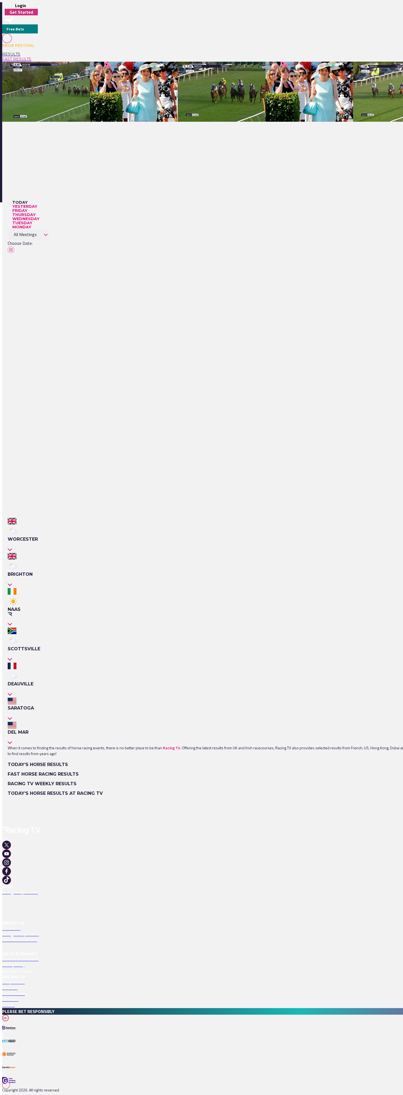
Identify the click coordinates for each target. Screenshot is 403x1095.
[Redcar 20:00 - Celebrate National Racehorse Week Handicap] (56, 71)
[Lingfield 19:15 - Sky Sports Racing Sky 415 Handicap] (311, 71)
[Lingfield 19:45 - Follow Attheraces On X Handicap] (134, 71)
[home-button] (7, 19)
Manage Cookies (17, 971)
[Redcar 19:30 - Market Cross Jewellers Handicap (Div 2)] (226, 71)
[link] (20, 54)
